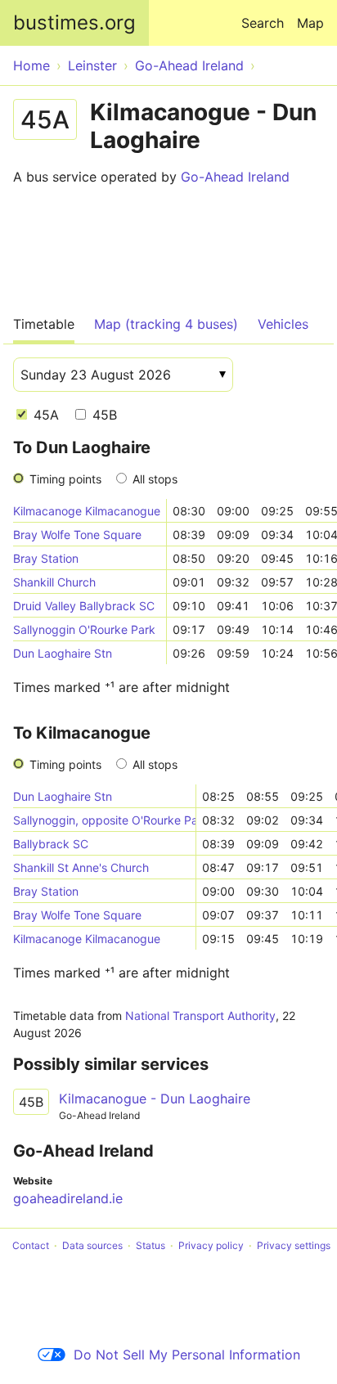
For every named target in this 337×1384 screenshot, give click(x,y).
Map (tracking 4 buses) (166, 324)
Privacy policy (211, 1245)
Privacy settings (293, 1245)
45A (44, 415)
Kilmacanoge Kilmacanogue (86, 511)
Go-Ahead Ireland (235, 177)
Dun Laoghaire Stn (62, 653)
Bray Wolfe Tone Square (77, 534)
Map (310, 23)
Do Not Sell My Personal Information (187, 1354)
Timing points (65, 479)
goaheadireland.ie (68, 1198)
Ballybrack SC (50, 844)
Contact (30, 1245)
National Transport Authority (200, 1015)
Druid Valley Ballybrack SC (84, 606)
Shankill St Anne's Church (81, 867)
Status (150, 1245)
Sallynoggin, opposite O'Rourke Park (104, 820)
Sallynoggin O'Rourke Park (84, 629)
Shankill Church (54, 582)
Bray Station (46, 558)
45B (102, 415)
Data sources (92, 1245)
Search (262, 23)
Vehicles (283, 324)
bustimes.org (74, 22)
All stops (155, 479)
